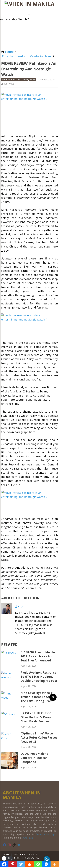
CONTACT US (32, 857)
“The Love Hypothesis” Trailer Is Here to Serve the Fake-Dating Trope (37, 697)
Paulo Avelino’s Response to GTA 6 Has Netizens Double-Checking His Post (39, 677)
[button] (7, 858)
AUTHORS (19, 854)
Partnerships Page (46, 834)
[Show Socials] (47, 859)
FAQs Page (27, 837)
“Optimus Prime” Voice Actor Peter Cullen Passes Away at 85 (39, 737)
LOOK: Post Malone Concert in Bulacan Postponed (34, 758)
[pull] (29, 14)
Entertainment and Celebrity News (18, 79)
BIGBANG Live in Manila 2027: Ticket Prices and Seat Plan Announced (38, 656)
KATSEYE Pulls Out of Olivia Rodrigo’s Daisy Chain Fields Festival (36, 717)
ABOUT (33, 854)
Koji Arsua (9, 83)
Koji (20, 606)
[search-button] (53, 697)
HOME (7, 854)
